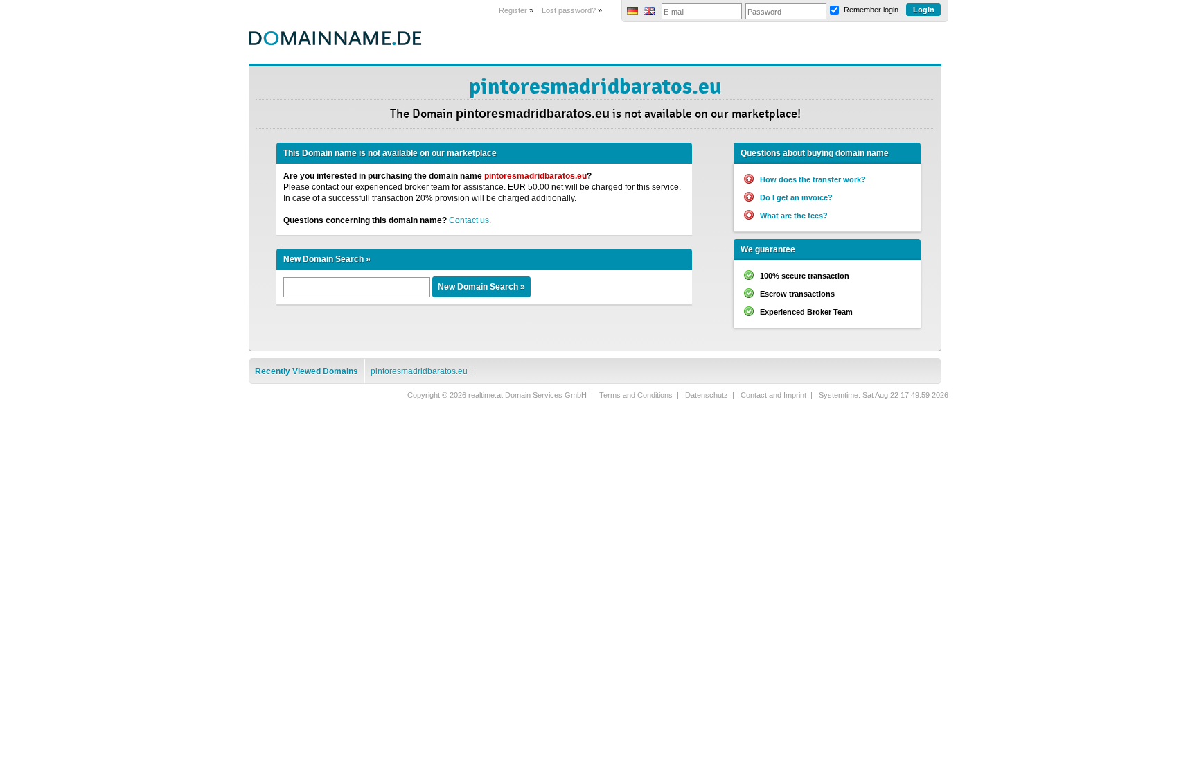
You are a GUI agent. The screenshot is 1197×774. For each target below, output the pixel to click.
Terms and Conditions (636, 395)
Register (513, 10)
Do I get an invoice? (796, 197)
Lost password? (569, 10)
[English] (649, 12)
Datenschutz (706, 395)
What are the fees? (794, 215)
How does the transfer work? (813, 179)
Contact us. (470, 220)
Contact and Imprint (773, 395)
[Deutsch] (632, 12)
